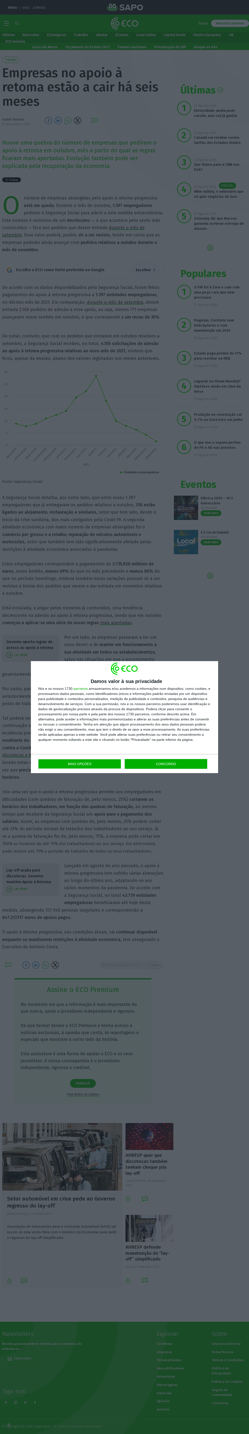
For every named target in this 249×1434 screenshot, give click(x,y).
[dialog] (124, 717)
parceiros (80, 688)
